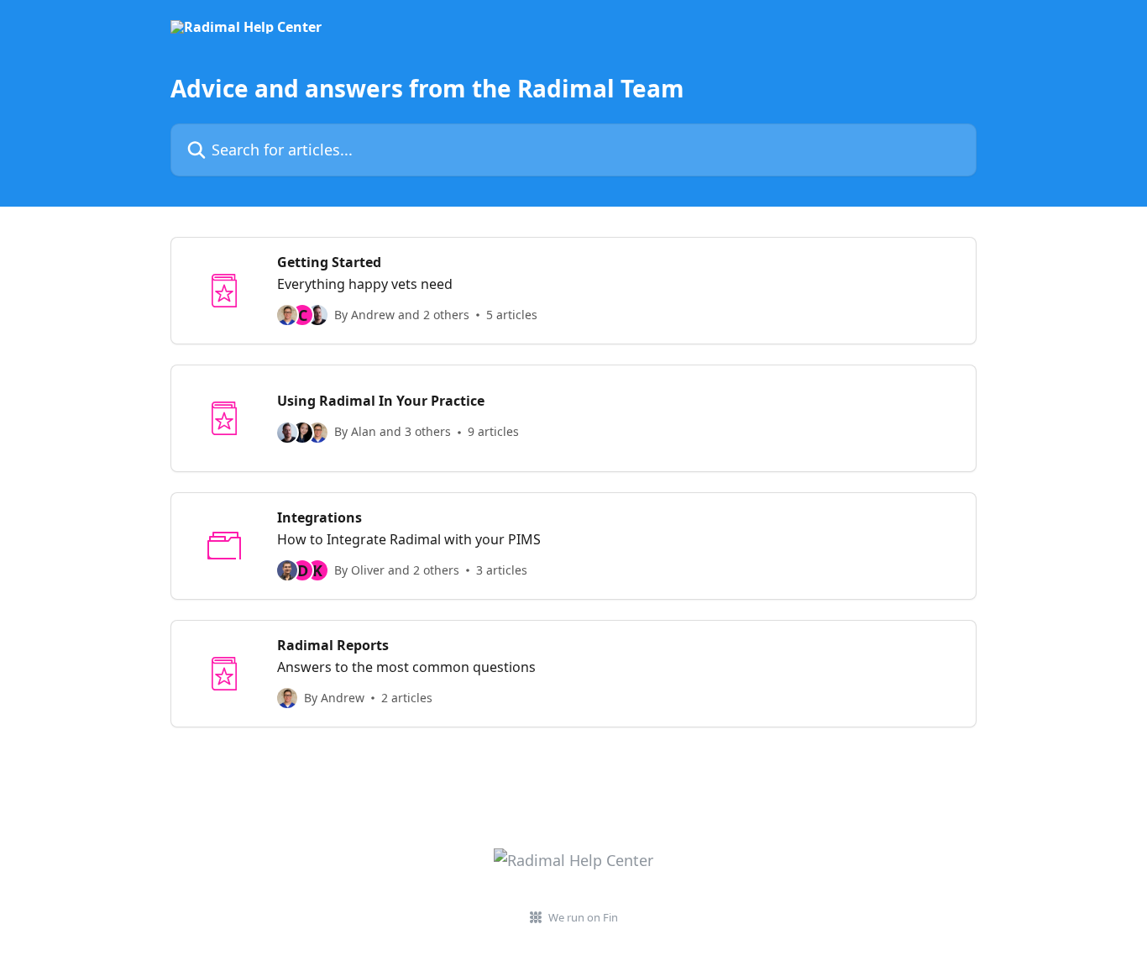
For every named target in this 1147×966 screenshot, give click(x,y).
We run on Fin (583, 917)
